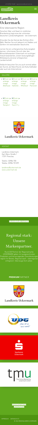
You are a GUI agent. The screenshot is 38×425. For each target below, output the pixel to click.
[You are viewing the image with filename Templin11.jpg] (7, 106)
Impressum (5, 419)
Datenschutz (14, 419)
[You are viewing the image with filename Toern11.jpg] (16, 106)
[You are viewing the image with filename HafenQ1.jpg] (16, 87)
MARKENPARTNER (19, 404)
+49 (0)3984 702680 (10, 4)
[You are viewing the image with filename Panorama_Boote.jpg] (34, 87)
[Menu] (35, 9)
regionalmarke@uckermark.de (24, 4)
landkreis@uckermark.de (11, 168)
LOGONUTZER (19, 407)
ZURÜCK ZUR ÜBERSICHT (19, 221)
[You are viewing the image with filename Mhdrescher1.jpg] (25, 87)
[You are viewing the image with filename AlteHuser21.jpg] (7, 87)
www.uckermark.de (9, 170)
